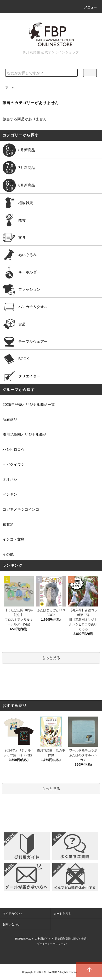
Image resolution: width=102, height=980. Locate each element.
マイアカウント (13, 913)
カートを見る (62, 913)
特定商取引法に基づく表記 (70, 938)
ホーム (10, 87)
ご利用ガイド (43, 938)
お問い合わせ (11, 924)
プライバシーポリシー (50, 943)
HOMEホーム (23, 938)
